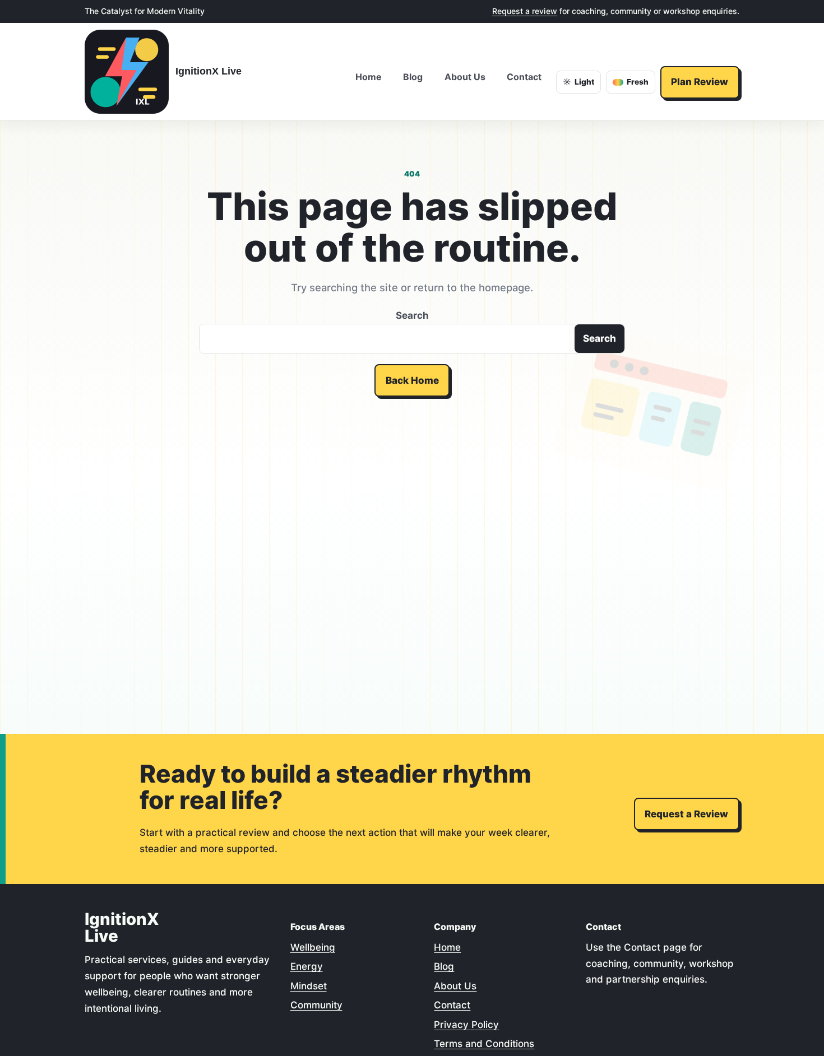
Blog (444, 966)
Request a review (524, 11)
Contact (452, 1005)
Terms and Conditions (484, 1043)
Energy (306, 966)
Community (316, 1005)
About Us (455, 986)
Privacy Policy (466, 1024)
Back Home (412, 380)
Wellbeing (312, 947)
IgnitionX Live (208, 71)
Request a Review (686, 814)
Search (412, 315)
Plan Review (699, 81)
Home (447, 947)
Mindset (308, 986)
